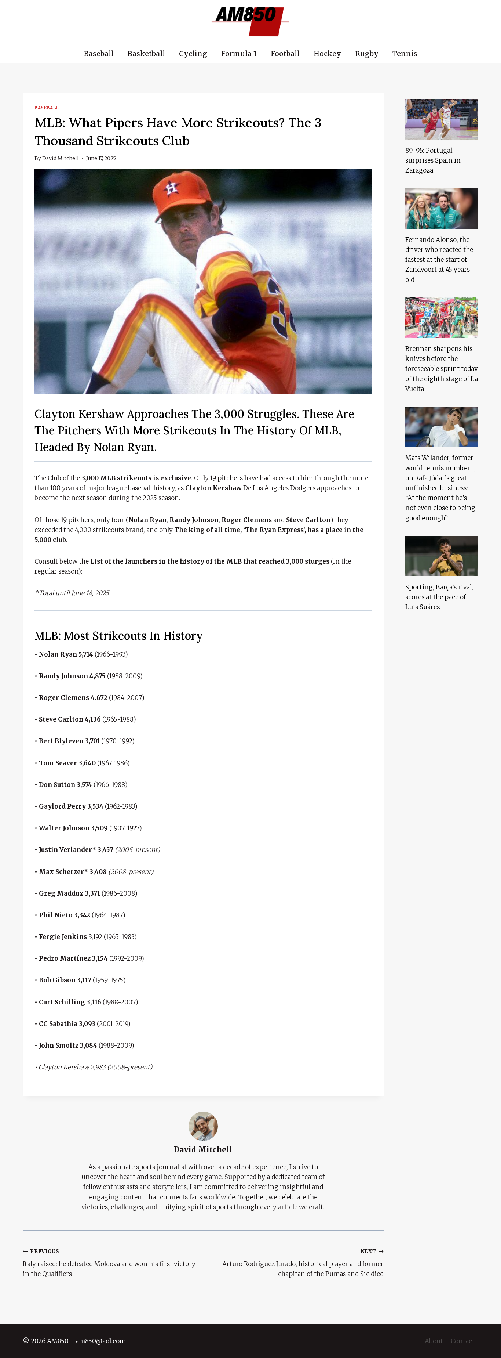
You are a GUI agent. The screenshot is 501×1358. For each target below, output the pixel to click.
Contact (463, 1341)
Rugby (367, 53)
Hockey (327, 53)
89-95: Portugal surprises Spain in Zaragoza (433, 160)
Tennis (404, 53)
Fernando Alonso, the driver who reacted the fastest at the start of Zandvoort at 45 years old (439, 260)
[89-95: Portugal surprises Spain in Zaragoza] (441, 119)
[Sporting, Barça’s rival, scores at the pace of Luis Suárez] (441, 556)
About (434, 1341)
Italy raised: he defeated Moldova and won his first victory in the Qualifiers (109, 1263)
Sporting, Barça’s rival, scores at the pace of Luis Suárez (439, 597)
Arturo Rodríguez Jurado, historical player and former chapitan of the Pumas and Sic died (303, 1263)
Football (285, 53)
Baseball (99, 53)
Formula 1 (239, 53)
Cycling (193, 53)
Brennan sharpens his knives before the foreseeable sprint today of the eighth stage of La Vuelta (441, 369)
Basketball (146, 53)
